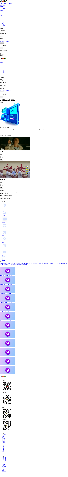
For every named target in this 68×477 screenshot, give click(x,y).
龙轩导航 (3, 467)
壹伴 (2, 468)
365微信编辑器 (4, 466)
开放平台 (1, 6)
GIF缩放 (3, 21)
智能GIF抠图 (3, 442)
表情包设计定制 (4, 460)
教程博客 (3, 445)
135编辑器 (3, 464)
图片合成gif (3, 435)
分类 (3, 5)
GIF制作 (1, 5)
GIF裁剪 (3, 22)
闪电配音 (3, 469)
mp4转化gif (37, 263)
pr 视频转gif (11, 264)
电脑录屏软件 (4, 434)
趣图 (4, 5)
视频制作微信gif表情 (64, 263)
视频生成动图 (13, 263)
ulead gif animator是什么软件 (52, 263)
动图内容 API (4, 457)
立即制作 (2, 102)
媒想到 (3, 470)
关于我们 (3, 449)
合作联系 (1, 10)
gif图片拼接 (3, 437)
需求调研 (3, 448)
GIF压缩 (3, 23)
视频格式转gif (20, 264)
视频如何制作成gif (33, 263)
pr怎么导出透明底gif (6, 264)
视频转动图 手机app (24, 264)
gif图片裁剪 (3, 440)
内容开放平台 (4, 7)
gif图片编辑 (3, 438)
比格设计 (3, 465)
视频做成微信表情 (15, 264)
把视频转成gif (23, 263)
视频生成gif (5, 263)
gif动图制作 (9, 263)
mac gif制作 (1, 264)
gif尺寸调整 (3, 439)
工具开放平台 (4, 8)
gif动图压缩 (3, 441)
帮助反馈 (3, 446)
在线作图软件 (4, 471)
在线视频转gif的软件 (18, 263)
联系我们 (3, 451)
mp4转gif (3, 436)
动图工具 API (4, 458)
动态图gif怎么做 (46, 263)
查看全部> (2, 47)
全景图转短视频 (41, 263)
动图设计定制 (4, 459)
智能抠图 (3, 24)
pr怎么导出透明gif (58, 263)
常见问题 (3, 447)
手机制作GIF (3, 25)
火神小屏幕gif (2, 263)
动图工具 (1, 15)
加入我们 (3, 450)
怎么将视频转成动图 (27, 263)
